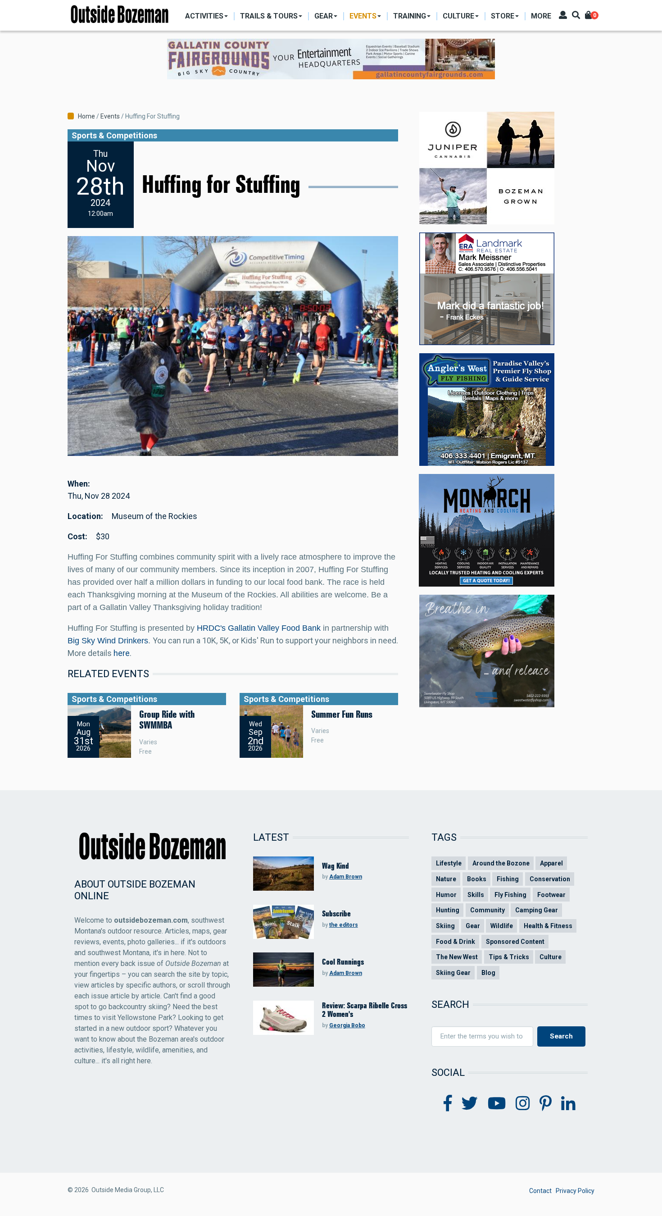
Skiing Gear (453, 972)
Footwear (551, 894)
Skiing (445, 925)
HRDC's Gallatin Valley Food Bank (259, 628)
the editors (343, 925)
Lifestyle (449, 863)
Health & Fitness (548, 925)
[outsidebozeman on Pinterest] (546, 1104)
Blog (488, 972)
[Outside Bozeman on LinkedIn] (568, 1104)
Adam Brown (345, 877)
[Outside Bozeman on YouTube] (497, 1104)
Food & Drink (455, 941)
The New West (457, 957)
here (121, 653)
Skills (475, 894)
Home (86, 116)
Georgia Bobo (347, 1025)
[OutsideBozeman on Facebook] (448, 1104)
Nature (446, 879)
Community (487, 910)
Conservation (550, 879)
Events (110, 116)
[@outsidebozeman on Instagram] (523, 1104)
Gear (473, 925)
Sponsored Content (515, 941)
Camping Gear (536, 910)
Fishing (508, 879)
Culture (551, 957)
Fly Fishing (510, 894)
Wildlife (501, 925)
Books (476, 879)
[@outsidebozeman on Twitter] (470, 1104)
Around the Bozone (501, 863)
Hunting (447, 910)
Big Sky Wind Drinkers (108, 640)
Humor (446, 894)
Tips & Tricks (509, 957)
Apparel (551, 863)
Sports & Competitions (114, 135)
